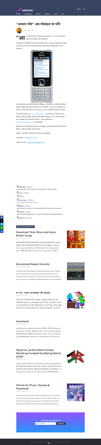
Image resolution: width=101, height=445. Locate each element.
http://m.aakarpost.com (38, 114)
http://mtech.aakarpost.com (25, 122)
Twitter (38, 14)
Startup (18, 14)
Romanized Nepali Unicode (32, 264)
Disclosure (57, 441)
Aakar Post (33, 441)
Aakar (44, 441)
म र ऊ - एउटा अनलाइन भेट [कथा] (33, 292)
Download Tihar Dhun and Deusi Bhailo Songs (36, 233)
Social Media (28, 14)
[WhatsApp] (1, 227)
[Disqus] (41, 166)
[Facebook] (1, 217)
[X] (1, 221)
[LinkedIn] (1, 224)
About (48, 441)
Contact (52, 441)
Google (56, 14)
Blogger (68, 441)
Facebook (46, 14)
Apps (63, 14)
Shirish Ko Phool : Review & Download (33, 386)
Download (22, 321)
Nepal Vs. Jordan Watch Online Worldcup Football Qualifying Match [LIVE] (38, 353)
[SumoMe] (1, 231)
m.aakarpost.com (30, 137)
